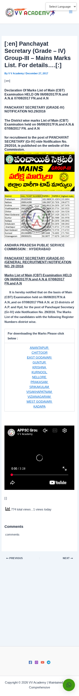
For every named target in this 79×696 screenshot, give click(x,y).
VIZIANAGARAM (39, 396)
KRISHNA (39, 367)
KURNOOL (40, 372)
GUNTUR (40, 362)
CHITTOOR (40, 352)
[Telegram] (48, 662)
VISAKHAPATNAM (39, 392)
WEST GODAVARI (40, 401)
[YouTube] (42, 662)
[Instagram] (36, 662)
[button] (69, 685)
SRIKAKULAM (39, 387)
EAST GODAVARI (39, 357)
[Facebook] (30, 662)
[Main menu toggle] (70, 12)
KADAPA (39, 406)
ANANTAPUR (39, 347)
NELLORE (39, 377)
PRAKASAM (39, 382)
